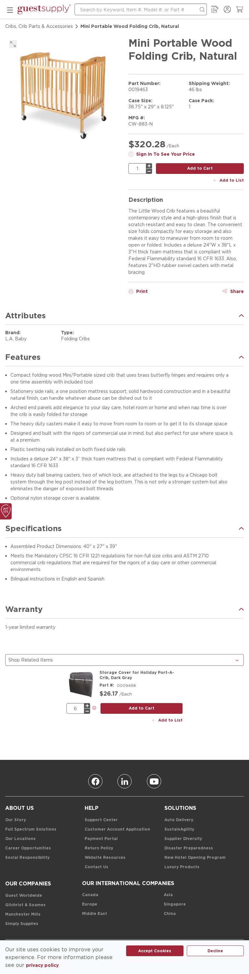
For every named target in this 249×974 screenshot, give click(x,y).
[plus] (149, 165)
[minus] (149, 171)
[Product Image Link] (81, 684)
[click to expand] (13, 44)
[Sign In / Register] (227, 9)
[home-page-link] (44, 9)
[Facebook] (95, 781)
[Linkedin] (124, 781)
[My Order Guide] (215, 9)
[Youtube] (154, 781)
